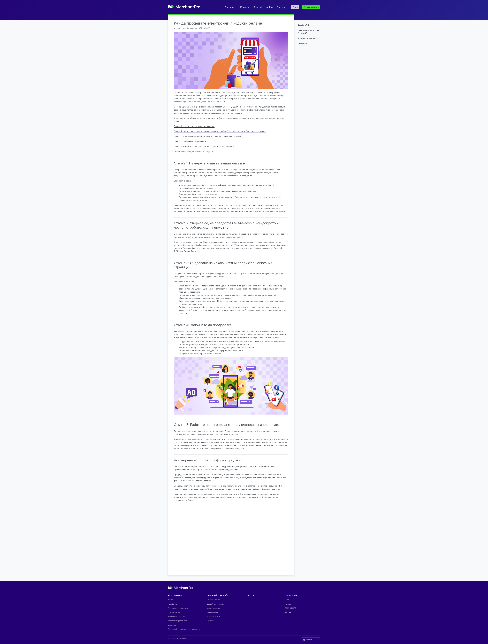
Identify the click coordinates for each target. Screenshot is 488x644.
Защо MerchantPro (263, 7)
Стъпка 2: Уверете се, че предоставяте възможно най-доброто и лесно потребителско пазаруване (220, 131)
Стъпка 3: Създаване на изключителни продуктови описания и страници (207, 136)
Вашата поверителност (177, 621)
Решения (229, 7)
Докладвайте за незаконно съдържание (184, 629)
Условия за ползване (176, 617)
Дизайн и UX (303, 25)
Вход (295, 7)
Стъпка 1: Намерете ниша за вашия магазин (194, 126)
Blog (247, 600)
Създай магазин (311, 7)
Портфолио (172, 604)
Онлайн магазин (213, 600)
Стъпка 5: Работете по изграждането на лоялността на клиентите (204, 146)
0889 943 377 (290, 608)
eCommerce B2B (213, 617)
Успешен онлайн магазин (185, 28)
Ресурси (281, 7)
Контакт (288, 604)
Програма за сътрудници (178, 608)
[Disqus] (231, 536)
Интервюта (302, 44)
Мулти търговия (213, 608)
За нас (170, 600)
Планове (244, 7)
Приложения (212, 621)
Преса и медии (174, 612)
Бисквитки (172, 625)
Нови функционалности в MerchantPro (308, 31)
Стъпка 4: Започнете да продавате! (190, 141)
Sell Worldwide (212, 612)
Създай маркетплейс (215, 604)
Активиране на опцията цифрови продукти (193, 151)
